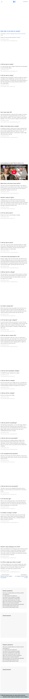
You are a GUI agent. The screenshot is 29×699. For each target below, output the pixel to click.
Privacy (22, 696)
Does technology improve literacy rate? (11, 605)
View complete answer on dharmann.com (8, 494)
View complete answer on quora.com (8, 208)
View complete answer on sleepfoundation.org (9, 522)
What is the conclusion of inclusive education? (12, 601)
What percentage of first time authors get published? (13, 604)
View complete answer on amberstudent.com (9, 137)
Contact (9, 696)
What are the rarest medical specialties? (11, 602)
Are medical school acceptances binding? (11, 597)
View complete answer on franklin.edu (8, 86)
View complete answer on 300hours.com (8, 557)
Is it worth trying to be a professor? (10, 595)
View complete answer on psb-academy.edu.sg (10, 193)
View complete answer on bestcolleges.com (9, 40)
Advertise (5, 696)
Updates (26, 696)
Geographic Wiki (13, 33)
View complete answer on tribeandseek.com (9, 346)
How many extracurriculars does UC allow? (11, 600)
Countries (8, 33)
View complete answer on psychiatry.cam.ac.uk (10, 267)
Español (26, 1)
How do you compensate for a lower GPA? (11, 598)
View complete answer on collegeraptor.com (9, 281)
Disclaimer (18, 696)
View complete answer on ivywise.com (8, 315)
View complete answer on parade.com (8, 508)
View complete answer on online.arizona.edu (9, 252)
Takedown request (5, 39)
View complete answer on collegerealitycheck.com (10, 571)
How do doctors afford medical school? (11, 607)
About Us (13, 696)
